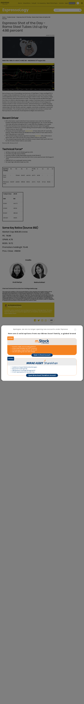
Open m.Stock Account (42, 355)
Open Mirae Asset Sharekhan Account (42, 375)
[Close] (75, 329)
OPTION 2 (10, 358)
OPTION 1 (10, 338)
